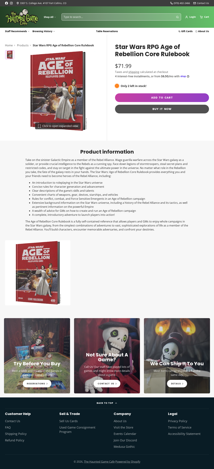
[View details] (37, 355)
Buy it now (162, 109)
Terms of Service (179, 427)
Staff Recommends (16, 31)
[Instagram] (11, 3)
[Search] (177, 17)
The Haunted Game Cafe (99, 461)
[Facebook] (6, 3)
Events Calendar (125, 434)
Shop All (48, 17)
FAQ (8, 427)
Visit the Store (123, 427)
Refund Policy (14, 440)
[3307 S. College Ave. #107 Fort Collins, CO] (41, 3)
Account (190, 17)
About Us (203, 31)
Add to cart (162, 98)
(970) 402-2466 (182, 3)
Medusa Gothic (124, 447)
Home (9, 45)
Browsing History (42, 31)
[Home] (21, 17)
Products (23, 45)
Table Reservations (107, 31)
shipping (133, 72)
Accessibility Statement (184, 434)
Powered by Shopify (127, 461)
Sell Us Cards (68, 421)
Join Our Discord (125, 440)
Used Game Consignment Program (77, 429)
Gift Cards (187, 31)
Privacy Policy (177, 421)
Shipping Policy (16, 434)
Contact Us (12, 421)
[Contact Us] (201, 3)
